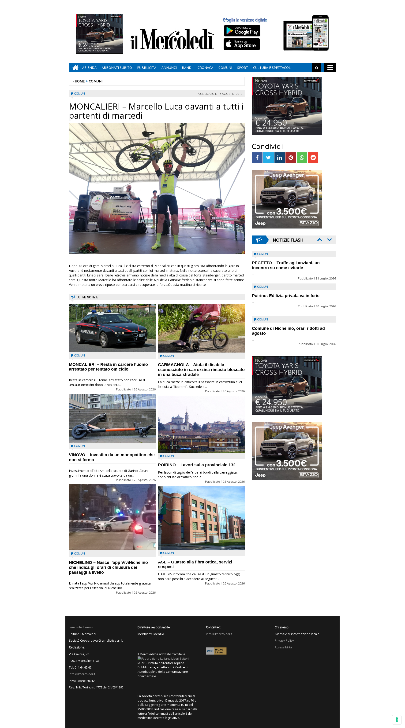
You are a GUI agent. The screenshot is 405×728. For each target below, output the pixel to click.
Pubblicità (146, 67)
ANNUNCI (169, 67)
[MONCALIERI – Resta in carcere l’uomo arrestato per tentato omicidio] (112, 328)
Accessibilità (283, 647)
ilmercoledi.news (81, 627)
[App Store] (242, 44)
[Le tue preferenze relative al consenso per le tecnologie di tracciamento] (396, 719)
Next (329, 239)
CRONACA (205, 67)
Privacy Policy (284, 640)
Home (80, 81)
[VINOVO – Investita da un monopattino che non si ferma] (112, 418)
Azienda (89, 67)
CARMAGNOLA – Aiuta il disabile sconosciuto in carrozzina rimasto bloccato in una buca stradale (201, 369)
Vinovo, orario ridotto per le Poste (286, 263)
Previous (319, 239)
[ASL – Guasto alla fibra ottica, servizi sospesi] (201, 518)
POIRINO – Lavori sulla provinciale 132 (197, 465)
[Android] (241, 30)
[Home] (74, 67)
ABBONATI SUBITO (117, 67)
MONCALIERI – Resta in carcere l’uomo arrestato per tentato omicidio (108, 367)
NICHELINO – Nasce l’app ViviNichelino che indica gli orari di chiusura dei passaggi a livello (108, 567)
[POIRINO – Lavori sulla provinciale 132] (201, 424)
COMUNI (225, 67)
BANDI (187, 67)
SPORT (242, 67)
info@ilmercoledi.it (82, 674)
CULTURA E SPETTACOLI (272, 67)
